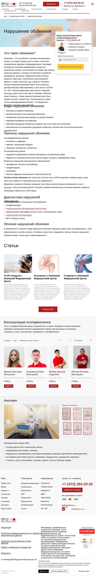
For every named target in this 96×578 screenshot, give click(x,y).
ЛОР (23, 494)
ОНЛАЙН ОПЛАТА (10, 11)
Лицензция (6, 527)
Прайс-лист (6, 483)
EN (42, 508)
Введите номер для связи (66, 56)
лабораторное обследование (18, 215)
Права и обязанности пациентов (16, 547)
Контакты (5, 505)
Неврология (26, 498)
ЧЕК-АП (75, 9)
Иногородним (46, 505)
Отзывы (4, 498)
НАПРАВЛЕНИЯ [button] (20, 9)
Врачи (3, 487)
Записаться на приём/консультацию (70, 67)
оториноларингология (17, 16)
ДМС (43, 494)
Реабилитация (27, 505)
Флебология (26, 491)
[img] (9, 520)
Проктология (26, 501)
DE (46, 508)
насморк (7, 187)
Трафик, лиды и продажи (8, 572)
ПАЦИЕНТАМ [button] (51, 9)
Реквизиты (45, 483)
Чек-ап (24, 509)
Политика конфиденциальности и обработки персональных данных (21, 534)
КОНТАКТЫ (25, 11)
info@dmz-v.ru (77, 509)
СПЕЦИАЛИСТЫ (36, 9)
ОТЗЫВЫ (65, 9)
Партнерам (46, 498)
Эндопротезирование (30, 483)
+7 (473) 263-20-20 (74, 3)
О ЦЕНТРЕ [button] (5, 9)
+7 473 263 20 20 (72, 40)
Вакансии (45, 501)
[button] (51, 4)
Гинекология (26, 487)
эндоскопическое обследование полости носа (26, 208)
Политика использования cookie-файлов (16, 542)
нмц (5, 16)
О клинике (5, 501)
